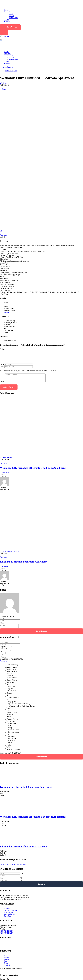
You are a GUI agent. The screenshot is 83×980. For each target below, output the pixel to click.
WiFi (8, 747)
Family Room (11, 686)
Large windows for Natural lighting (23, 706)
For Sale (11, 16)
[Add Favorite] (2, 87)
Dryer (8, 684)
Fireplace (9, 689)
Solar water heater (12, 732)
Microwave (10, 715)
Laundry (9, 708)
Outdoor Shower (12, 719)
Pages (6, 961)
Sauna (8, 725)
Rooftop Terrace (12, 723)
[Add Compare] (1, 87)
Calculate (41, 884)
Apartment (3, 235)
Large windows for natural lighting (18, 704)
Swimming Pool (12, 738)
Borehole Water (11, 678)
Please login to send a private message (13, 864)
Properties (7, 12)
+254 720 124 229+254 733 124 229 (6, 932)
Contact (7, 22)
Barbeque (9, 676)
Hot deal (9, 457)
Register (10, 67)
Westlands (3, 83)
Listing (6, 957)
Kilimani (5, 566)
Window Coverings (13, 749)
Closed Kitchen (11, 680)
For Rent (7, 312)
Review (2, 382)
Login (4, 67)
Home (6, 10)
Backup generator (12, 671)
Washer (9, 745)
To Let (11, 14)
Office (8, 717)
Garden (9, 693)
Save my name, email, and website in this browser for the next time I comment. (29, 371)
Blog (6, 963)
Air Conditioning (12, 665)
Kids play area (11, 702)
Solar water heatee (12, 730)
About (6, 20)
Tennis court (10, 741)
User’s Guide (8, 912)
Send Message (41, 631)
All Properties (13, 18)
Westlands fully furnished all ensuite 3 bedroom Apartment (32, 467)
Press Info (7, 916)
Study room (10, 736)
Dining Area (10, 682)
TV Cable (9, 743)
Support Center (9, 914)
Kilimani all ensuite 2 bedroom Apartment (23, 561)
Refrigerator (10, 721)
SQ (7, 734)
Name (2, 364)
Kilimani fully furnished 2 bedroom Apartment (26, 786)
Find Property (41, 757)
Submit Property (11, 27)
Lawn (8, 710)
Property (7, 959)
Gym (8, 695)
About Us (7, 908)
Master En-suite (11, 712)
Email (2, 367)
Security (9, 728)
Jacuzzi (8, 699)
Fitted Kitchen (11, 691)
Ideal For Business (12, 697)
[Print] (0, 93)
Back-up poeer (11, 669)
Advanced (3, 661)
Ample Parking (11, 667)
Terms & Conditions (11, 910)
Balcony (9, 673)
